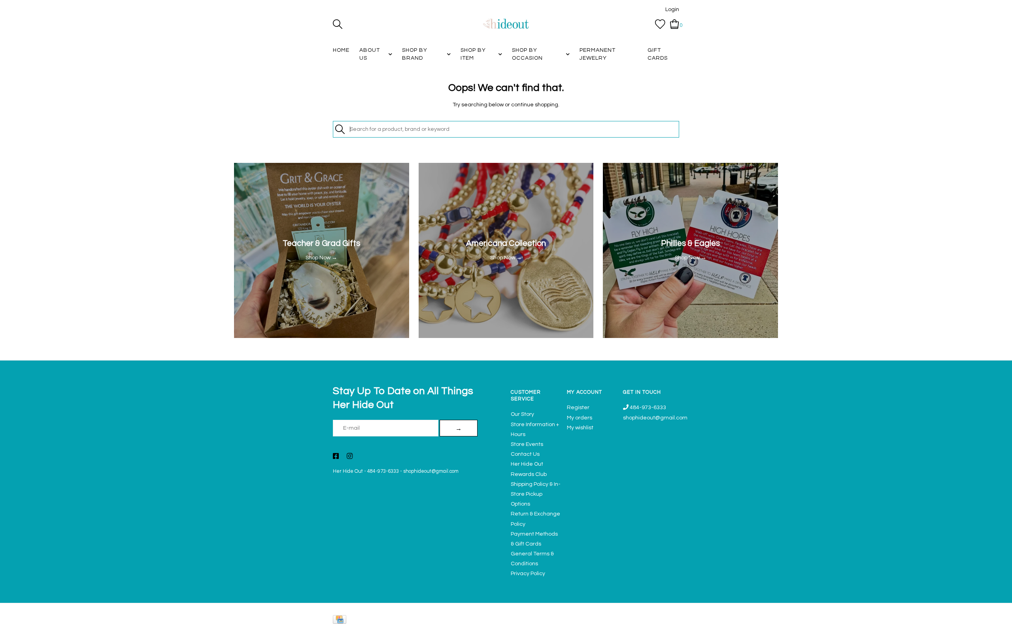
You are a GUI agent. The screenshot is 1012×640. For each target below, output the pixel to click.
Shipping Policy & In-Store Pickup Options (536, 494)
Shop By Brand (414, 54)
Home (341, 50)
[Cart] (674, 24)
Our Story (522, 414)
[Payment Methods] (341, 621)
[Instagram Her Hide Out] (350, 457)
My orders (579, 418)
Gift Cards (658, 54)
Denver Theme (608, 630)
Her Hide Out (348, 471)
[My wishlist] (660, 24)
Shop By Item (473, 54)
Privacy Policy (528, 573)
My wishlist (580, 427)
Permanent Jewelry (598, 54)
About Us (369, 54)
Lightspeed (671, 630)
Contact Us (525, 454)
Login (672, 9)
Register (578, 407)
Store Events (527, 444)
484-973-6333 (383, 471)
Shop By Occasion (527, 54)
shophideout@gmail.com (431, 471)
